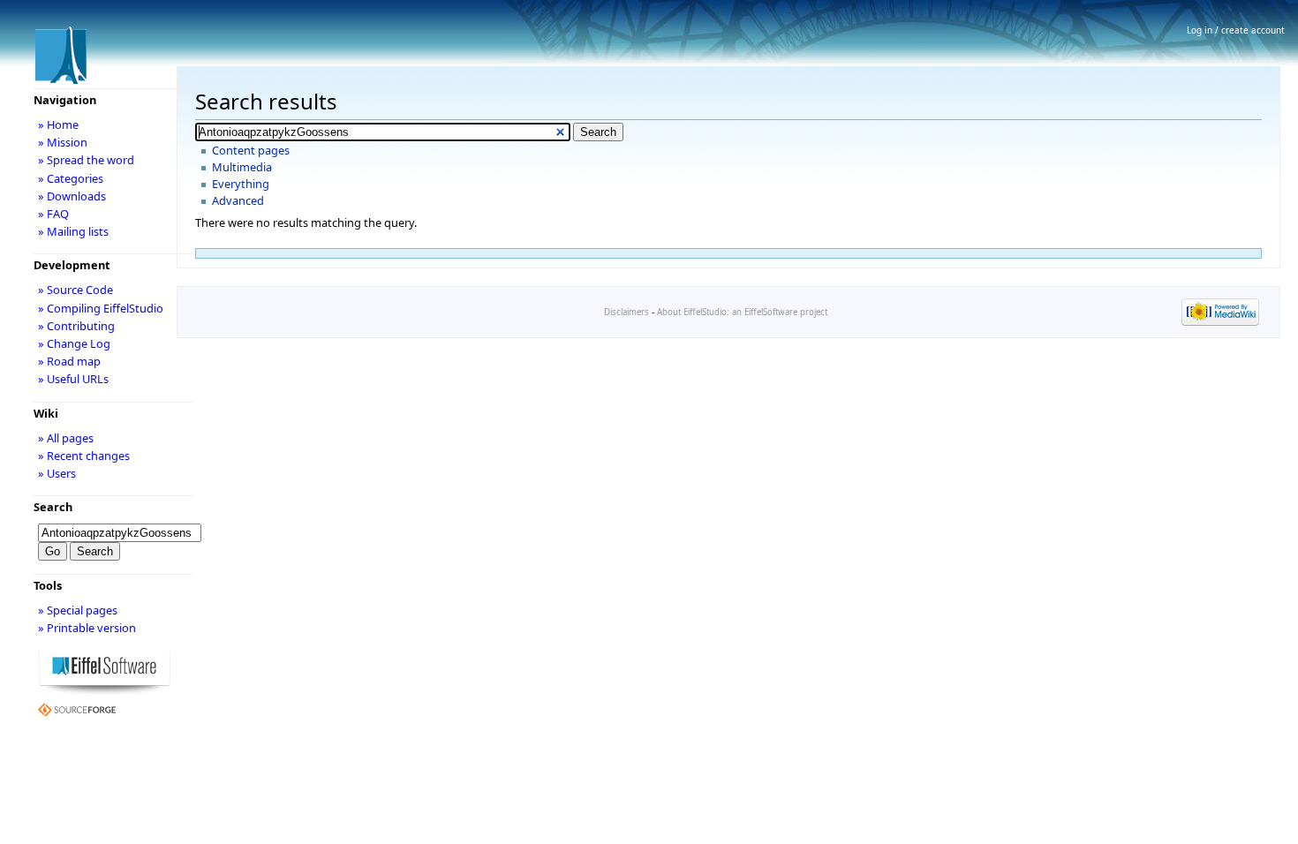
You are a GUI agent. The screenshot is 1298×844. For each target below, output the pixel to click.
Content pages (251, 150)
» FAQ (53, 214)
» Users (57, 473)
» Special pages (77, 610)
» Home (58, 124)
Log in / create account (1236, 30)
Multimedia (242, 167)
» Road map (69, 361)
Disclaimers (626, 312)
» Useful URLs (73, 379)
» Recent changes (84, 455)
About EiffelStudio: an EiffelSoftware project (742, 312)
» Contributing (76, 326)
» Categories (70, 178)
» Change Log (74, 343)
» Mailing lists (73, 231)
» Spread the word (86, 160)
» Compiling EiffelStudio (100, 308)
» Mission (62, 142)
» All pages (66, 438)
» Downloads (72, 196)
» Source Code (75, 290)
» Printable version (87, 628)
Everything (240, 184)
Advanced (238, 200)
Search (53, 507)
